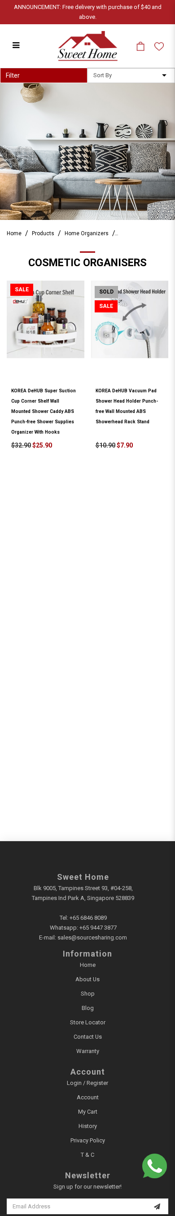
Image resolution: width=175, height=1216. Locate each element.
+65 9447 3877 (98, 927)
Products (43, 233)
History (88, 1126)
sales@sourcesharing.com (92, 937)
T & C (87, 1154)
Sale (22, 289)
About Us (87, 979)
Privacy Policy (87, 1140)
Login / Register (87, 1083)
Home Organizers (87, 233)
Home (14, 233)
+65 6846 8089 (88, 917)
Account (88, 1097)
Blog (88, 1008)
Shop (88, 993)
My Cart (87, 1111)
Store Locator (87, 1022)
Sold (106, 292)
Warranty (87, 1051)
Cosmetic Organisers (145, 233)
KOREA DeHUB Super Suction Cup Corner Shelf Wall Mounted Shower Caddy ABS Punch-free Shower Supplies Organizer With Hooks (43, 411)
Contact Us (88, 1036)
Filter (13, 75)
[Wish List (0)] (159, 46)
